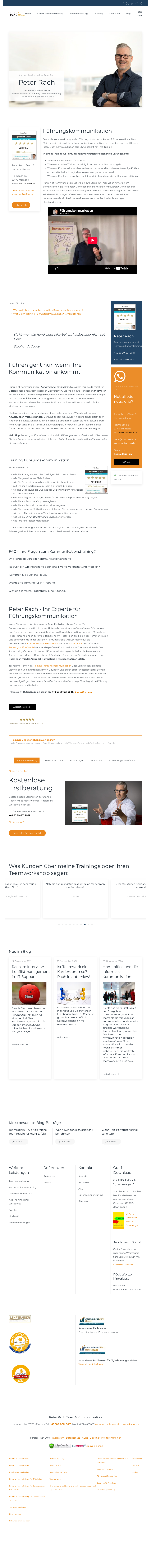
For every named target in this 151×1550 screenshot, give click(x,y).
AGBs (85, 1437)
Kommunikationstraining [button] (50, 13)
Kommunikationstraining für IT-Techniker (25, 1479)
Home (28, 13)
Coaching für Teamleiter (106, 1483)
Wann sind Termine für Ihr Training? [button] (32, 582)
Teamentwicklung (19, 1181)
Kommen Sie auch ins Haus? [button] (28, 574)
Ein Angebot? (16, 822)
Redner (135, 1472)
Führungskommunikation (19, 1521)
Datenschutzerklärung (90, 1195)
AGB (80, 1188)
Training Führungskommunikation (52, 665)
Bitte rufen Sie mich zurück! (127, 1289)
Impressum (84, 1182)
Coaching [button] (99, 13)
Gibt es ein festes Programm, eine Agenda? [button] (37, 591)
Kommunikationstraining (23, 1187)
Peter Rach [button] (139, 14)
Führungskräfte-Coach (21, 647)
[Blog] (93, 1445)
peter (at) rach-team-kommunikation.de (117, 1424)
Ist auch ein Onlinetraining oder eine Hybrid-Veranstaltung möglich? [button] (54, 566)
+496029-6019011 (25, 183)
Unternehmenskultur (20, 1193)
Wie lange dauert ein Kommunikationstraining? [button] (41, 558)
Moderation (15, 1216)
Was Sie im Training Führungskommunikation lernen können (47, 313)
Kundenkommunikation (19, 1472)
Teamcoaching (55, 1465)
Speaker (13, 1210)
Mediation (114, 13)
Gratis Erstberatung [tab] (26, 760)
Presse (47, 1182)
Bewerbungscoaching (106, 1490)
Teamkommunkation (17, 1507)
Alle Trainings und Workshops (19, 1201)
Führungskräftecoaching (107, 1476)
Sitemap (83, 1201)
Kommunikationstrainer (18, 1459)
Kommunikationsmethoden (43, 643)
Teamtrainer (76, 643)
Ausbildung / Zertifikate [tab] (122, 760)
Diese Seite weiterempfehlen (105, 1437)
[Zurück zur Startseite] (17, 13)
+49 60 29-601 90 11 (62, 692)
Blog (128, 13)
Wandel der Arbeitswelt (91, 1364)
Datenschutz (73, 1437)
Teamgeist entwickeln (58, 1472)
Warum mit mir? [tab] (54, 760)
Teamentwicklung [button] (78, 13)
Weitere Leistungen (20, 1222)
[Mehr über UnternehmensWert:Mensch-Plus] (92, 1349)
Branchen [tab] (96, 760)
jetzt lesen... (18, 1141)
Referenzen (50, 1176)
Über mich (21, 205)
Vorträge (135, 1465)
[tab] (59, 924)
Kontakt (82, 1176)
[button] (30, 1018)
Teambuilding (55, 1479)
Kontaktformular (83, 692)
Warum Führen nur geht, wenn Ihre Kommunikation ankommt (48, 310)
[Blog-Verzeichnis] (78, 1445)
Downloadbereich (123, 1264)
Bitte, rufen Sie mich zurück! (27, 833)
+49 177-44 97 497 (124, 359)
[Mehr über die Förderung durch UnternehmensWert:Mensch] (91, 1320)
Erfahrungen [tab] (77, 760)
